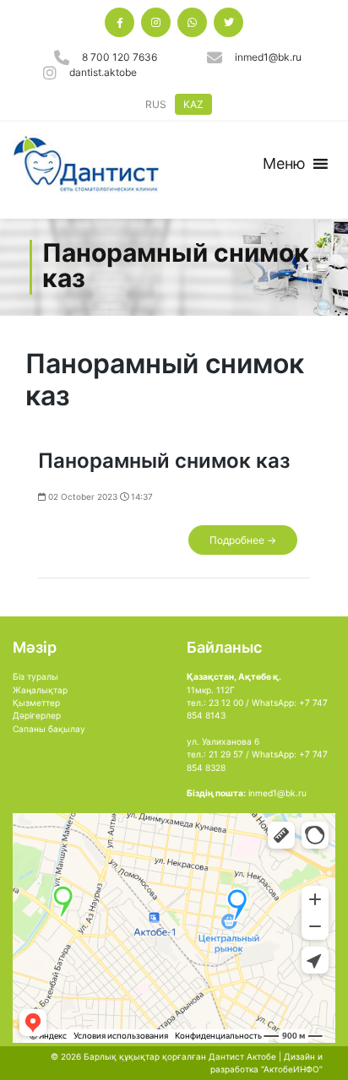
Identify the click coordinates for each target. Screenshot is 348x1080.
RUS (155, 104)
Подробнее (242, 540)
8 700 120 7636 (119, 57)
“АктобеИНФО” (292, 1069)
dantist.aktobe (103, 72)
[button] (284, 164)
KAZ (193, 104)
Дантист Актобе (242, 1056)
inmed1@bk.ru (268, 57)
